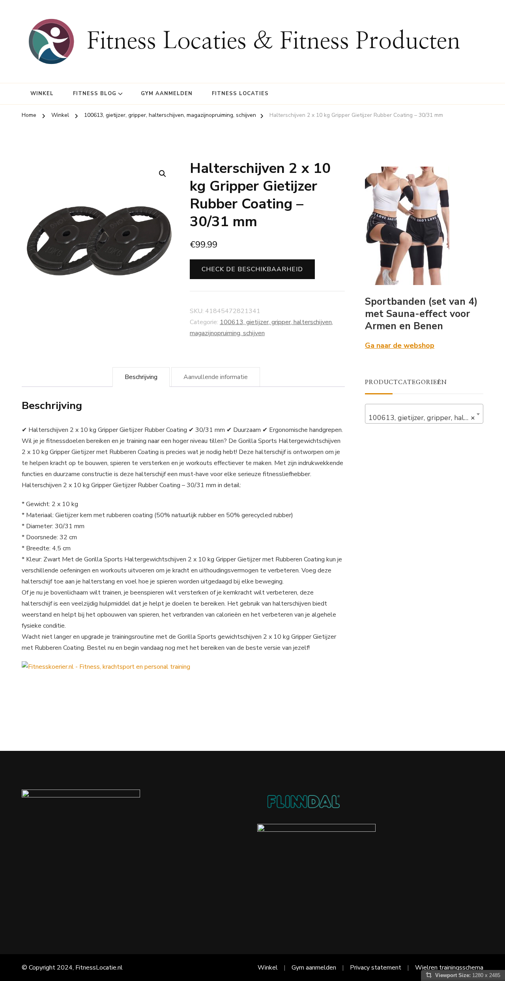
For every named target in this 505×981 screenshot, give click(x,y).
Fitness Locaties (240, 93)
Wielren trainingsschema (449, 967)
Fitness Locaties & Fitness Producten (273, 41)
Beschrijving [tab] (141, 377)
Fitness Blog (94, 93)
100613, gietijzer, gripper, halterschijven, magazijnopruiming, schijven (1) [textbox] (425, 417)
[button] (162, 174)
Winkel (42, 93)
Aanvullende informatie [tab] (215, 377)
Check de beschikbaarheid (252, 269)
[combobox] (424, 414)
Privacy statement (375, 967)
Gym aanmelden (167, 93)
